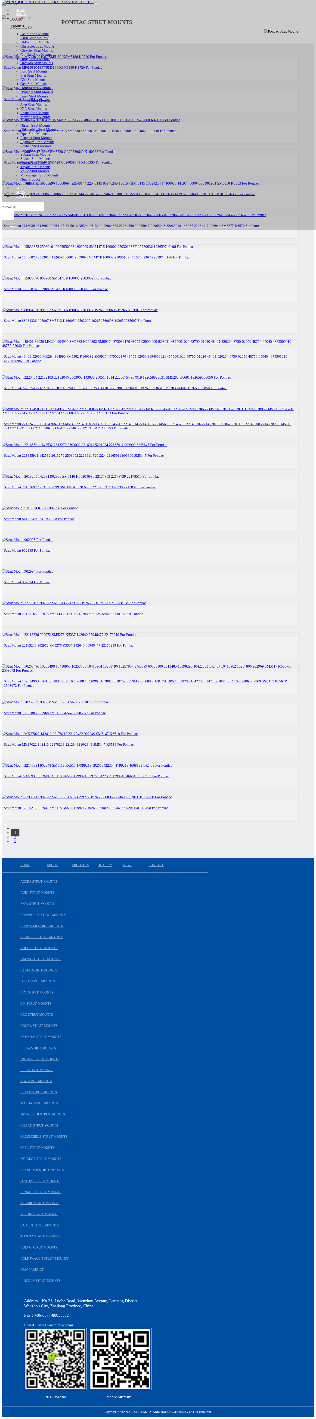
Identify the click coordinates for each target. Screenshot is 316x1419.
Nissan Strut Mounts (35, 125)
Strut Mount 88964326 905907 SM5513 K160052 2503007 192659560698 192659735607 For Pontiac (79, 320)
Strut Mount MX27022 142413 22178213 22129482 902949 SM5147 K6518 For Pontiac (69, 744)
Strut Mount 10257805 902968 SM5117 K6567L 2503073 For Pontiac (55, 713)
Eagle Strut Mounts (34, 67)
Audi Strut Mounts (34, 38)
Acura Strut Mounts (34, 34)
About (21, 14)
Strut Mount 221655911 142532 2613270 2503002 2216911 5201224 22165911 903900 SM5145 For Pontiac (84, 455)
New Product (30, 179)
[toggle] (95, 3)
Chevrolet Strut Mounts (37, 46)
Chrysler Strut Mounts (36, 50)
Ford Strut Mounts (33, 71)
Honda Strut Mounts (35, 88)
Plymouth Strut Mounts (37, 142)
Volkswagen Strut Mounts (39, 175)
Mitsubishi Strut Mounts (38, 121)
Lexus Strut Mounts (34, 113)
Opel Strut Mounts (33, 134)
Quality (23, 188)
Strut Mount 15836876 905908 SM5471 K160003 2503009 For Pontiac (56, 289)
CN (12, 225)
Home (20, 10)
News (20, 192)
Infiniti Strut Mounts (35, 100)
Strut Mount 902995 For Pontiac (27, 550)
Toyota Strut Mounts (35, 167)
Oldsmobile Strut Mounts (38, 129)
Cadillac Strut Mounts (36, 55)
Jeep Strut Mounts (33, 104)
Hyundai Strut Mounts (36, 92)
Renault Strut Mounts (36, 150)
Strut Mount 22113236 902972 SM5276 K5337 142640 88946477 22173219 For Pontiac (68, 645)
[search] (8, 215)
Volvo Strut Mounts (34, 171)
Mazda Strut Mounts (35, 117)
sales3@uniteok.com (55, 1325)
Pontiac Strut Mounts (35, 146)
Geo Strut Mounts (33, 84)
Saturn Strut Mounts (35, 163)
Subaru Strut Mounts (35, 154)
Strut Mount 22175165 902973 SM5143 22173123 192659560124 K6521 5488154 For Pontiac (73, 614)
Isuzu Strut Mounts (34, 96)
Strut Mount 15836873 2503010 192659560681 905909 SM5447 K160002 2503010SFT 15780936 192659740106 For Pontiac (96, 257)
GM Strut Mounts (33, 80)
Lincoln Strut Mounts (36, 183)
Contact (23, 196)
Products (24, 18)
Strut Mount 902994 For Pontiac (27, 582)
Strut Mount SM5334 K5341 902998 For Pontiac (39, 519)
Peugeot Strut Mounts (36, 138)
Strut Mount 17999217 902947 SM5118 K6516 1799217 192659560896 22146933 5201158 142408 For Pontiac (86, 808)
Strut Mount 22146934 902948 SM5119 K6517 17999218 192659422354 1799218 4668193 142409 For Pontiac (86, 776)
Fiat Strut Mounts (33, 75)
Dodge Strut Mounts (35, 59)
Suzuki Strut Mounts (35, 159)
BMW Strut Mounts (35, 42)
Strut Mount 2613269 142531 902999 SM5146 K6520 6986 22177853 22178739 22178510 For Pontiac (80, 487)
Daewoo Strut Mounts (36, 63)
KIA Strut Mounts (33, 109)
